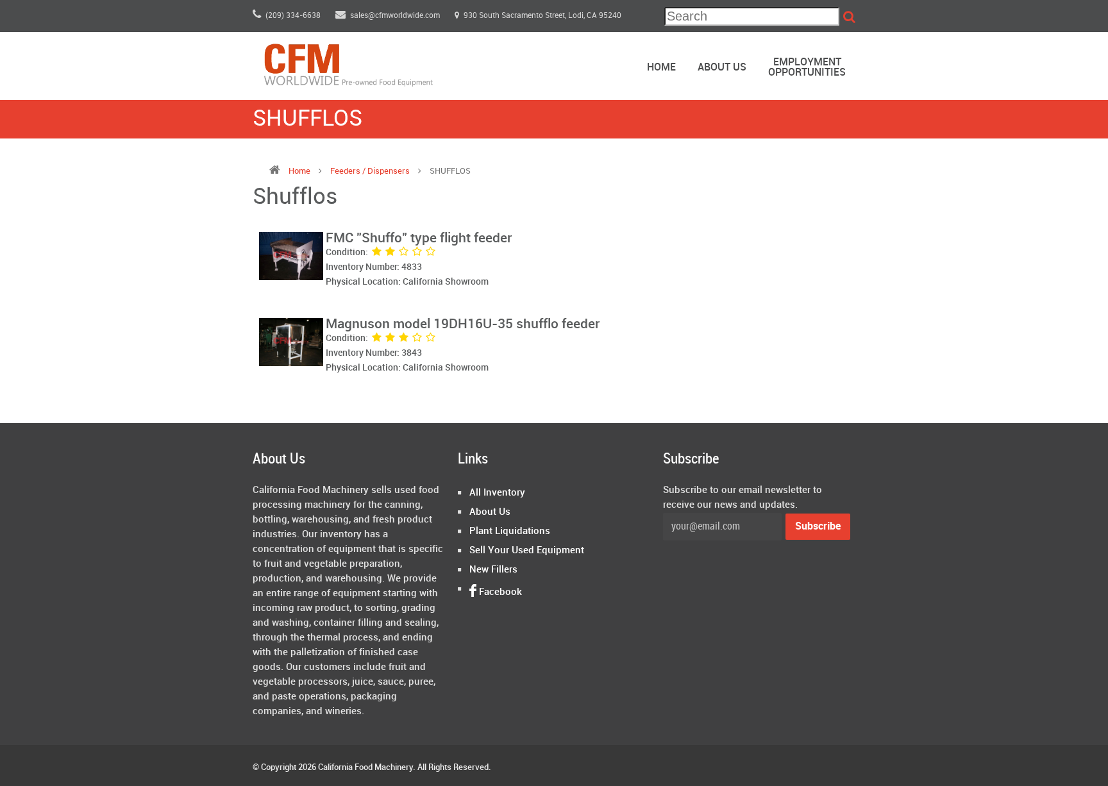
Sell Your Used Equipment (526, 551)
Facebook (499, 592)
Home (661, 67)
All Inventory (497, 493)
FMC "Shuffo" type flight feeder (419, 238)
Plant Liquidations (509, 531)
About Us (722, 67)
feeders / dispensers (371, 171)
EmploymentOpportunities (807, 67)
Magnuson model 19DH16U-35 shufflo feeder (463, 324)
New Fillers (493, 570)
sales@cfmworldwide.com (396, 16)
